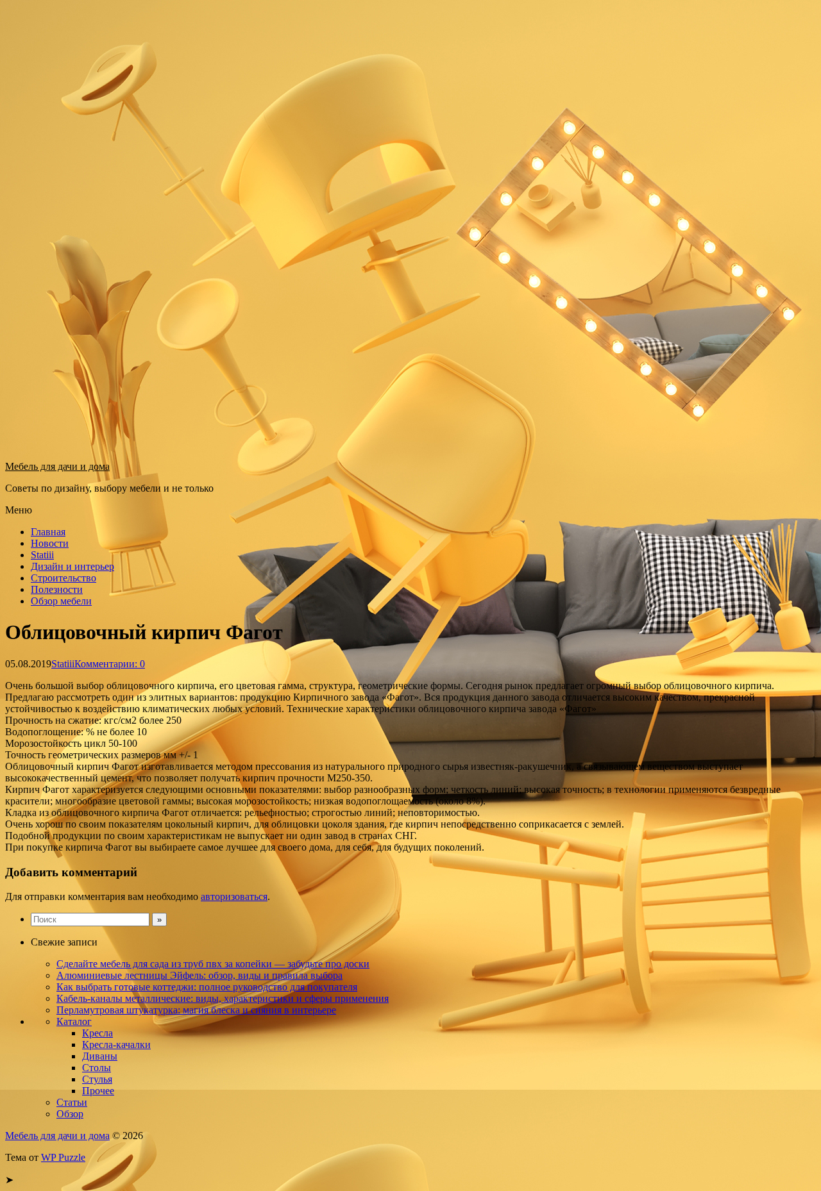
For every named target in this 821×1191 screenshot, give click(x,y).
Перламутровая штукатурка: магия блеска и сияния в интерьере (196, 1009)
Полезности (57, 589)
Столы (96, 1067)
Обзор (69, 1113)
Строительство (63, 577)
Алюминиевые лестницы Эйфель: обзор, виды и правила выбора (199, 975)
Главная (48, 531)
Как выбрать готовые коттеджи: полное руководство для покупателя (206, 986)
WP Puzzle (63, 1157)
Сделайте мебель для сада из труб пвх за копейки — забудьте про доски (212, 963)
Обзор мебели (61, 601)
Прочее (98, 1090)
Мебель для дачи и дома (57, 466)
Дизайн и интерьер (72, 566)
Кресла (97, 1033)
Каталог (74, 1021)
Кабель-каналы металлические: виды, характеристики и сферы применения (222, 998)
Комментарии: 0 (109, 663)
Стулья (97, 1079)
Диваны (99, 1056)
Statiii (42, 554)
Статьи (71, 1102)
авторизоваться (234, 896)
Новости (50, 543)
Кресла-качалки (116, 1044)
